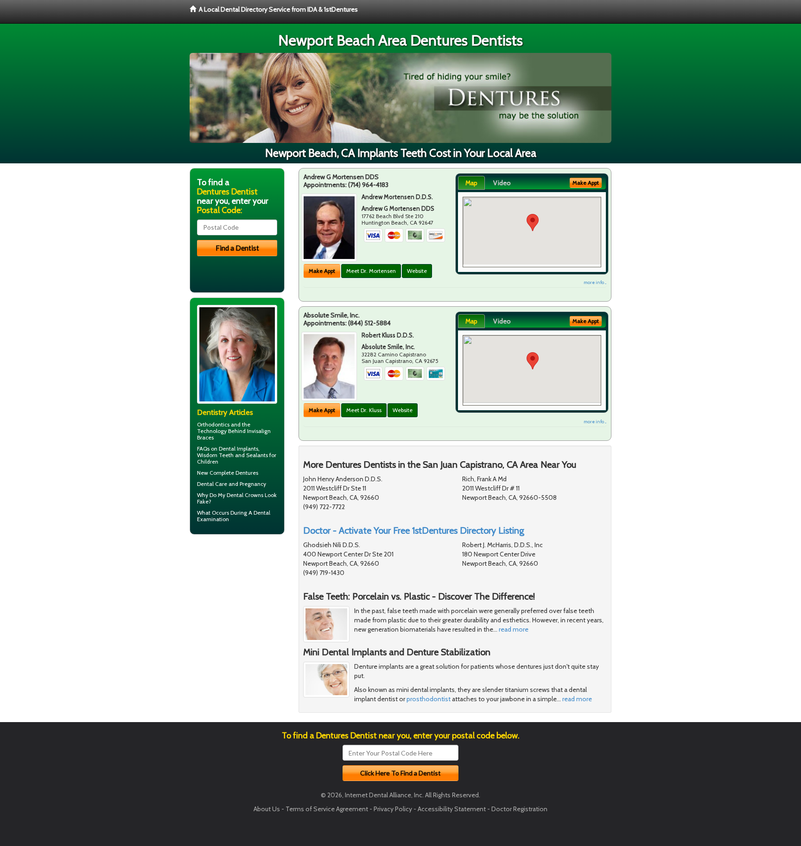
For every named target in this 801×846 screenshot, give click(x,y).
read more (513, 629)
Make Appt (322, 270)
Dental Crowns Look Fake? (237, 498)
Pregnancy (253, 483)
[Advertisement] (237, 613)
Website (417, 270)
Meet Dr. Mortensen (371, 270)
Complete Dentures (234, 472)
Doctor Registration (519, 809)
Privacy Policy (393, 809)
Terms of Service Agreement (327, 809)
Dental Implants (238, 448)
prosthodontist (429, 699)
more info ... (595, 282)
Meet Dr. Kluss (363, 410)
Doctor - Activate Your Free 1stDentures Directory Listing (413, 530)
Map (471, 183)
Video (502, 183)
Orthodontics (213, 424)
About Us (267, 809)
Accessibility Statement (452, 809)
